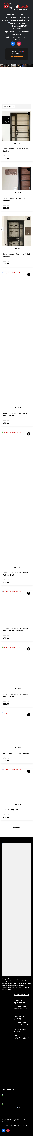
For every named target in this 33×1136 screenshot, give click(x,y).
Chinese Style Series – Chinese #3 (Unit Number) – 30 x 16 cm (16, 629)
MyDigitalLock (17, 1120)
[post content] (16, 126)
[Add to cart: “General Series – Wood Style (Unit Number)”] (28, 169)
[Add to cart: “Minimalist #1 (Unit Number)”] (28, 771)
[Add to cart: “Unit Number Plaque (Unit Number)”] (28, 714)
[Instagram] (19, 43)
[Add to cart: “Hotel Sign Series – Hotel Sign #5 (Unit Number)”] (28, 274)
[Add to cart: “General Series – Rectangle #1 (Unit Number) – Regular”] (28, 218)
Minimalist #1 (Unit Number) (13, 810)
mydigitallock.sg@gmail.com (23, 1038)
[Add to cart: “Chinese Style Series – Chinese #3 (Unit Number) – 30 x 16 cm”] (28, 593)
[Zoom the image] (16, 844)
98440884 (16, 29)
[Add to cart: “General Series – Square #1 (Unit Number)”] (28, 113)
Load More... (16, 827)
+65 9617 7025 (19, 1025)
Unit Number (17, 143)
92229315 (27, 20)
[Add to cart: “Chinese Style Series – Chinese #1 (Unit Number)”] (28, 434)
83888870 (24, 17)
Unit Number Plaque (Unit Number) (16, 753)
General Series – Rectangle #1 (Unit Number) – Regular (16, 255)
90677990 (22, 14)
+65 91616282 (18, 1008)
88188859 (16, 40)
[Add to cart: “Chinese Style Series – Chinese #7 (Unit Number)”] (28, 649)
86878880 (16, 34)
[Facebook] (13, 43)
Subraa (25, 1125)
